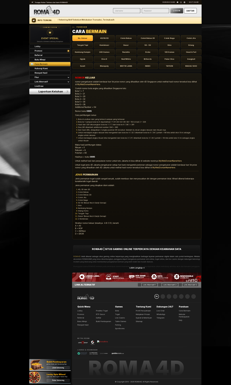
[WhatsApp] (181, 2)
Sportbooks (120, 328)
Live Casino (120, 318)
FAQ (180, 320)
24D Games (104, 52)
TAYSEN (169, 66)
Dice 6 (104, 59)
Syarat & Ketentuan (144, 318)
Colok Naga (169, 38)
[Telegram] (184, 2)
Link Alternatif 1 (149, 285)
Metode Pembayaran (184, 315)
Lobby (79, 311)
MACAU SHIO (191, 66)
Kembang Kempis (83, 52)
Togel (117, 314)
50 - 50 (148, 45)
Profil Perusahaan (143, 311)
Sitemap (139, 321)
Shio (170, 45)
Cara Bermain (184, 311)
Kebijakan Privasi (143, 314)
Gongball (191, 59)
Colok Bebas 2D (148, 38)
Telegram (160, 318)
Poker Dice (169, 59)
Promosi (80, 314)
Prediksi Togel (102, 311)
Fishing (118, 325)
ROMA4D (77, 256)
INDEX (148, 66)
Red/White (126, 59)
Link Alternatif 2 (169, 285)
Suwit (82, 66)
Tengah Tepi (82, 45)
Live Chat (160, 311)
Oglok (82, 59)
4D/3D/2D (104, 38)
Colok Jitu (191, 38)
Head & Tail (191, 52)
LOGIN (176, 10)
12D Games (169, 52)
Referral (80, 318)
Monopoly (104, 66)
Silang (191, 45)
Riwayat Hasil (82, 325)
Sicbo (147, 52)
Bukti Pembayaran (103, 321)
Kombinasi (104, 45)
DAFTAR (190, 11)
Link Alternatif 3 (190, 285)
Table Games (120, 321)
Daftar (98, 318)
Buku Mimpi (82, 321)
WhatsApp (161, 314)
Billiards (148, 59)
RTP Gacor (100, 314)
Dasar (126, 45)
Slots (117, 311)
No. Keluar (82, 38)
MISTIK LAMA (126, 66)
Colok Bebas (126, 38)
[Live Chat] (177, 2)
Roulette (126, 52)
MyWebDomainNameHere (88, 84)
